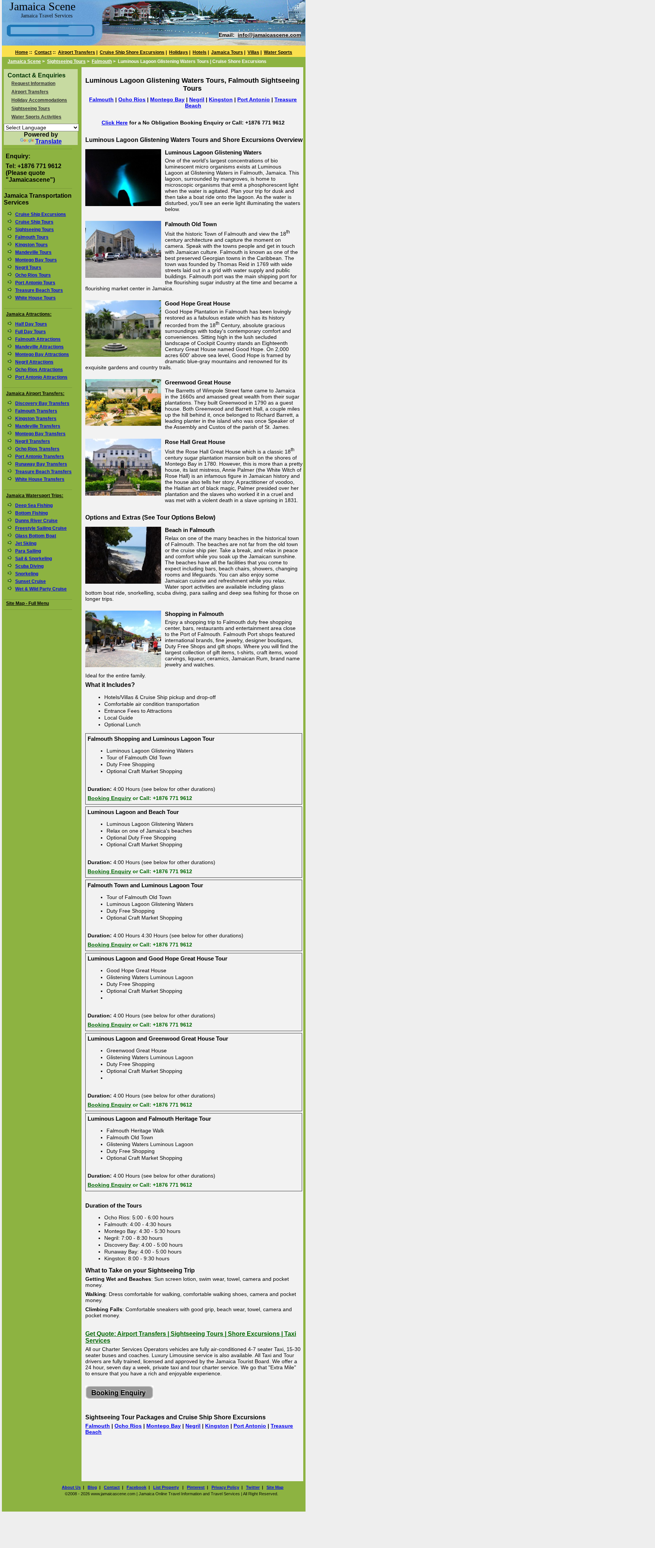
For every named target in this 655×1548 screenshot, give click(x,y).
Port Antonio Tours (35, 282)
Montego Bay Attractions (42, 354)
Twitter (253, 1487)
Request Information (33, 83)
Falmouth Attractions (38, 339)
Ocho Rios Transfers (37, 449)
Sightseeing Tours (66, 61)
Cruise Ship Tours (34, 222)
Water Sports (278, 52)
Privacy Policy (225, 1487)
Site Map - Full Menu (27, 603)
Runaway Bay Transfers (41, 464)
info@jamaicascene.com (269, 35)
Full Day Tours (30, 331)
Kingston (221, 99)
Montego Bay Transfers (40, 433)
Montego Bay (167, 99)
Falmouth (102, 61)
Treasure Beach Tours (39, 290)
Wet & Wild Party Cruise (41, 589)
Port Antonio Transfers (39, 456)
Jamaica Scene (24, 61)
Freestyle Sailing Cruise (41, 528)
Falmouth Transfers (36, 411)
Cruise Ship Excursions (40, 214)
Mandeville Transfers (37, 426)
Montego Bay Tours (36, 260)
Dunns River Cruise (36, 520)
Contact (43, 52)
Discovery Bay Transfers (42, 403)
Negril (196, 99)
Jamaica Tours (227, 52)
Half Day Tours (31, 324)
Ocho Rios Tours (33, 275)
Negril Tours (28, 267)
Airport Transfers (76, 52)
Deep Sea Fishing (34, 505)
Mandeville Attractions (39, 347)
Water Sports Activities (36, 117)
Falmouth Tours (32, 237)
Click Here (115, 123)
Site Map (275, 1487)
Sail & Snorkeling (33, 558)
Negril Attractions (34, 362)
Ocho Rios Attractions (39, 369)
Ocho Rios (132, 99)
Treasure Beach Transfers (43, 471)
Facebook (136, 1487)
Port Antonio (253, 99)
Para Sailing (28, 551)
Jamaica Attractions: (29, 314)
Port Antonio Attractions (41, 377)
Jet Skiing (25, 543)
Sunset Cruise (30, 581)
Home (21, 52)
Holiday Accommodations (39, 100)
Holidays (178, 52)
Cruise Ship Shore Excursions (132, 52)
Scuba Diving (29, 566)
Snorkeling (26, 573)
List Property (166, 1487)
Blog (92, 1487)
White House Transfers (39, 479)
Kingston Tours (31, 244)
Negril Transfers (32, 441)
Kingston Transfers (35, 418)
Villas (253, 52)
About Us (71, 1487)
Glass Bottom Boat (35, 536)
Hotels (200, 52)
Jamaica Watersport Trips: (34, 495)
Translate (48, 141)
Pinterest (196, 1487)
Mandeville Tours (33, 252)
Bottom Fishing (31, 513)
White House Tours (35, 298)
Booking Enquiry (109, 798)
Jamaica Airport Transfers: (35, 393)
